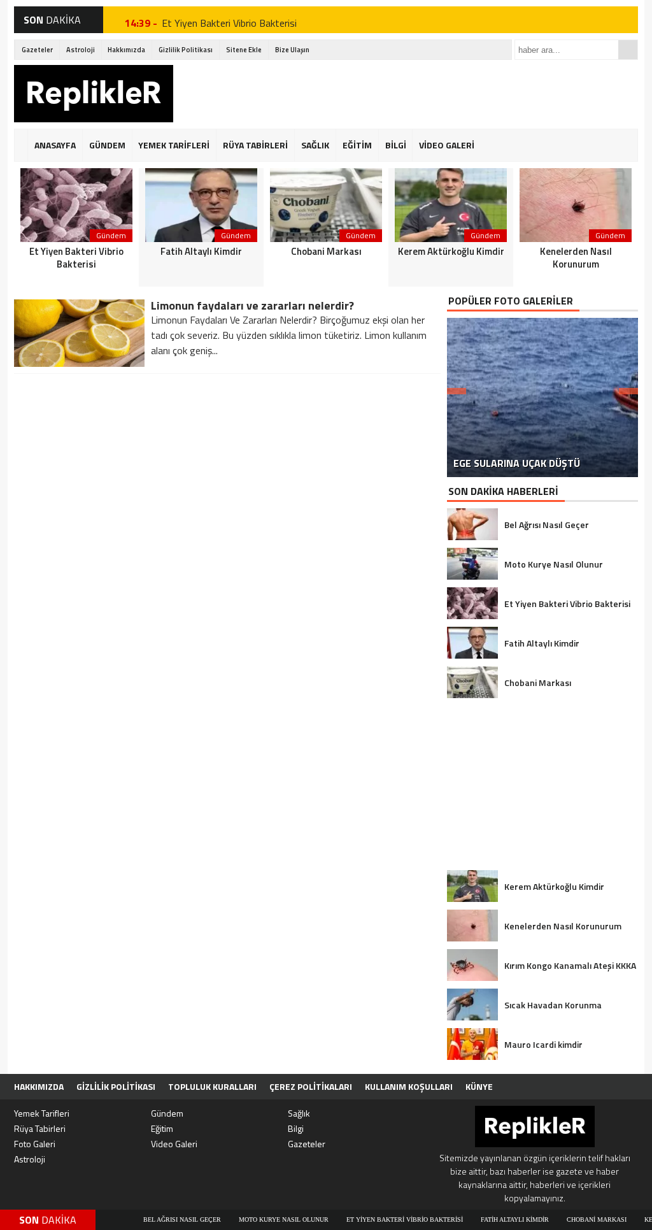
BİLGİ (395, 145)
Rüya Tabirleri (40, 1128)
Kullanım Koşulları (409, 1086)
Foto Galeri (34, 1143)
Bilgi (296, 1128)
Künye (479, 1086)
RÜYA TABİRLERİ (255, 145)
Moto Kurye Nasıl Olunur (249, 1219)
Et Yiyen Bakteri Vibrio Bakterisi (229, 19)
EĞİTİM (357, 145)
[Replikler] (93, 95)
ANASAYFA (55, 145)
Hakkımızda (126, 50)
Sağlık (299, 1113)
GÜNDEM (107, 145)
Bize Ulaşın (292, 50)
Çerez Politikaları (310, 1086)
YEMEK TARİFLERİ (173, 145)
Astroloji (80, 50)
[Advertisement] (406, 93)
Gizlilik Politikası (186, 50)
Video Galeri (174, 1143)
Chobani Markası (562, 1219)
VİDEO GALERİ (446, 145)
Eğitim (162, 1128)
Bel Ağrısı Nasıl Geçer (148, 1219)
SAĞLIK (315, 145)
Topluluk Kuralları (212, 1086)
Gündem (167, 1113)
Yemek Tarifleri (41, 1113)
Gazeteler (37, 50)
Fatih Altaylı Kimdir (480, 1219)
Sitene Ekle (244, 50)
